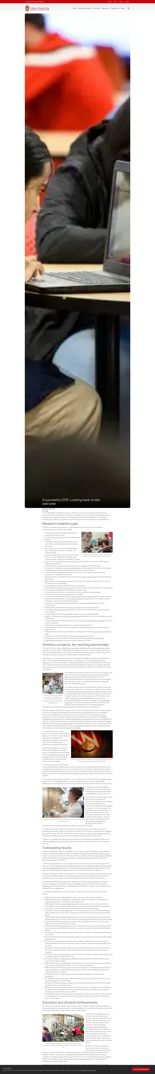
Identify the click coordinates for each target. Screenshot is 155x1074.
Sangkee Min (59, 888)
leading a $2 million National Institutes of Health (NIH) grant (87, 691)
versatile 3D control (71, 614)
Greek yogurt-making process (97, 810)
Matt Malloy (70, 937)
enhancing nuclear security (96, 791)
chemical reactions (66, 581)
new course (85, 1052)
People (109, 1)
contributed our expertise (50, 740)
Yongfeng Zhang (65, 959)
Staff (46, 511)
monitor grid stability (79, 773)
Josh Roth (63, 987)
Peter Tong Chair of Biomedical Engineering (85, 868)
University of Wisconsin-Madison (34, 1)
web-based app (51, 570)
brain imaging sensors (89, 712)
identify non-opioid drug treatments (83, 698)
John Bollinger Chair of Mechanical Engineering (68, 866)
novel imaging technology (65, 723)
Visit (115, 1)
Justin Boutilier (66, 963)
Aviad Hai (64, 897)
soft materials (95, 592)
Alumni (127, 1)
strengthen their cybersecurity (94, 638)
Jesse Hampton (66, 917)
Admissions (105, 8)
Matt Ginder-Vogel (79, 884)
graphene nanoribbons (64, 572)
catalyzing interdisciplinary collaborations (78, 719)
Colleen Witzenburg (68, 904)
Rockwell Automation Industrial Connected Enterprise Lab (96, 1027)
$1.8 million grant (61, 781)
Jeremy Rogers (93, 882)
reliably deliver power (52, 769)
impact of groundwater (63, 625)
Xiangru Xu (64, 994)
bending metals (72, 548)
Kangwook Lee (66, 926)
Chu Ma (63, 932)
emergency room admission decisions (85, 596)
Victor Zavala (64, 858)
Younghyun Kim (100, 886)
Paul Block (52, 884)
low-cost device (59, 537)
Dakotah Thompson (67, 983)
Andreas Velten (73, 886)
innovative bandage (103, 726)
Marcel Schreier (66, 906)
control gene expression (77, 636)
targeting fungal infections (60, 712)
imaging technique (55, 590)
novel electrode (51, 555)
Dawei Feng (66, 967)
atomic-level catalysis (74, 607)
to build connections (98, 833)
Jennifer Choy (64, 948)
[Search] (128, 8)
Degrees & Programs (86, 8)
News (123, 8)
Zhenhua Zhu (65, 921)
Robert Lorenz (104, 854)
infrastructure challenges (67, 616)
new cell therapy (65, 588)
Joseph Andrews (66, 974)
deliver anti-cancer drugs (62, 542)
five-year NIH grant (66, 707)
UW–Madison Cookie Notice (88, 1070)
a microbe (56, 640)
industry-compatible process (72, 568)
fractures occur (70, 594)
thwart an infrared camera (66, 566)
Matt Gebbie (65, 910)
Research (97, 8)
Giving (121, 1)
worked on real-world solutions (83, 1059)
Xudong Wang (99, 856)
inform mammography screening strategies (91, 621)
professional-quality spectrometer (67, 561)
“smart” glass (50, 533)
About (75, 8)
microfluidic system (62, 610)
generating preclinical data (82, 726)
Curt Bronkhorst (59, 941)
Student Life (115, 8)
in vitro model (59, 586)
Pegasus (100, 665)
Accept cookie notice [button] (140, 1069)
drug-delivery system (75, 599)
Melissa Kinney (66, 899)
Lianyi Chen (64, 978)
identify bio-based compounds (63, 603)
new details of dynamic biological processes (83, 627)
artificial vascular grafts (88, 577)
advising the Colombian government (61, 841)
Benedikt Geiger (65, 954)
